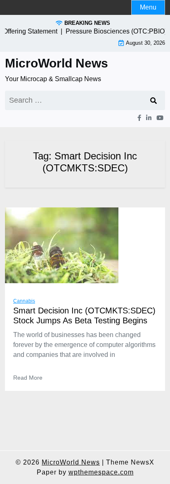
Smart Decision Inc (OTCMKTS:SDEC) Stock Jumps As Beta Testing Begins (84, 315)
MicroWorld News (56, 63)
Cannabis (24, 301)
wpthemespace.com (101, 472)
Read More (27, 377)
